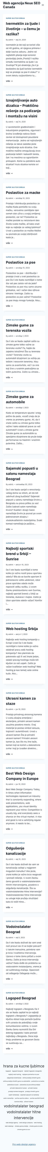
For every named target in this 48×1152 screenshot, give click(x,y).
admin (10, 40)
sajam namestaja (14, 1095)
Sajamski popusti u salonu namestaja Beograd (22, 473)
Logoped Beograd (21, 998)
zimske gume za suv (23, 1129)
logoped (8, 1071)
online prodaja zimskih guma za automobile (16, 1081)
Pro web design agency (24, 1144)
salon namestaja (8, 1098)
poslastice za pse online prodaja (30, 1085)
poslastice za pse (12, 1085)
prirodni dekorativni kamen (18, 1088)
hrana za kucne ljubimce (23, 1066)
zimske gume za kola (35, 1126)
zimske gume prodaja (21, 1126)
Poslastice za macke (23, 192)
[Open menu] (42, 5)
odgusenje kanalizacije (14, 1078)
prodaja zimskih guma (32, 1091)
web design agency (12, 1122)
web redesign (9, 1126)
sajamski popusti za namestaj (29, 1095)
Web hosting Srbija (22, 629)
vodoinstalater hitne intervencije (24, 1115)
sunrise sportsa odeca (22, 1098)
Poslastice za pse (20, 262)
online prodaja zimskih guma (31, 1078)
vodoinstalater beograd (24, 1106)
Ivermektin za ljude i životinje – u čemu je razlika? (23, 28)
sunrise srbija (18, 1101)
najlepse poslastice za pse (30, 1074)
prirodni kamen (32, 1088)
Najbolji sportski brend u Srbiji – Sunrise (20, 553)
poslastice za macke (37, 1081)
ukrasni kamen (28, 1101)
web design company (26, 1122)
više (9, 81)
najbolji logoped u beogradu (33, 1071)
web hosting (38, 1122)
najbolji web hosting (14, 1074)
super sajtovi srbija (15, 18)
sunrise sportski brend (37, 1098)
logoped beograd (17, 1071)
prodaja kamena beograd (16, 1091)
